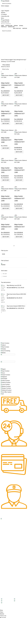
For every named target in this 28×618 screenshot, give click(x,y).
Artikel (2, 541)
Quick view (7, 98)
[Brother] (3, 352)
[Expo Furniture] (5, 371)
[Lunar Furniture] (5, 384)
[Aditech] (3, 345)
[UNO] (6, 392)
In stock (5, 276)
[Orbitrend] (6, 390)
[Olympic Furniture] (6, 388)
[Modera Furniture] (6, 386)
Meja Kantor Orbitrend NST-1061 (19, 142)
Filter (3, 254)
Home (2, 59)
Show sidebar (6, 65)
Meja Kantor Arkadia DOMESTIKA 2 (16, 306)
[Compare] (3, 98)
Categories (4, 44)
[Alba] (5, 346)
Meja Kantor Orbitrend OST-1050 (6, 227)
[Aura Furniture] (5, 350)
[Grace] (3, 372)
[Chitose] (8, 357)
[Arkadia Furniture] (3, 348)
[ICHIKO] (5, 380)
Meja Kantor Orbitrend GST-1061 (19, 113)
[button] (5, 95)
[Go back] (3, 37)
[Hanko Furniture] (5, 374)
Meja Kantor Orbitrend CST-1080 (6, 113)
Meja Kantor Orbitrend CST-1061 (6, 85)
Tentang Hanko (4, 536)
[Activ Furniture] (5, 343)
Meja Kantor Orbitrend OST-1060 (19, 227)
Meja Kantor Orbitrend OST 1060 (19, 198)
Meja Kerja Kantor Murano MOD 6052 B (16, 295)
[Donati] (8, 364)
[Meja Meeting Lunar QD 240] (3, 288)
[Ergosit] (3, 369)
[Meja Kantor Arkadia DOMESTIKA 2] (3, 309)
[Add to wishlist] (3, 80)
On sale (5, 273)
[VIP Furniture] (2, 394)
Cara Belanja (4, 553)
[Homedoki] (4, 378)
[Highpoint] (4, 376)
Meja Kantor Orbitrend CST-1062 (19, 85)
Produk (2, 538)
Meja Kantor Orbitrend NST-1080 (19, 170)
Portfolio (2, 546)
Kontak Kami (3, 543)
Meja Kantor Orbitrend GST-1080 (6, 140)
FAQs (2, 558)
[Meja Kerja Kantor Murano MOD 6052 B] (3, 298)
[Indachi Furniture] (5, 382)
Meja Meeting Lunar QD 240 (14, 285)
